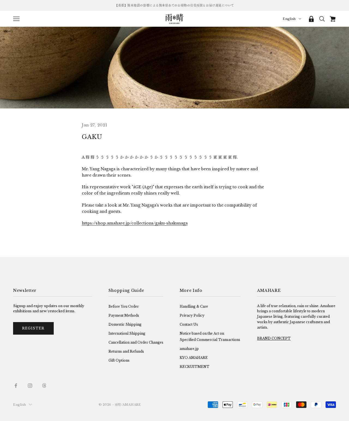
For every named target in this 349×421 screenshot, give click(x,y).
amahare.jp (189, 349)
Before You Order (124, 306)
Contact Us (189, 324)
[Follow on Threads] (44, 385)
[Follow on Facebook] (16, 385)
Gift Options (119, 360)
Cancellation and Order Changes (136, 342)
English (289, 19)
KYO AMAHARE (194, 358)
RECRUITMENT (194, 367)
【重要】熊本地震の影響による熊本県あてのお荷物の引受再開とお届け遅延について (174, 5)
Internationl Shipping (127, 333)
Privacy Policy (192, 315)
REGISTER (33, 328)
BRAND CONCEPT (274, 338)
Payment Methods (124, 315)
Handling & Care (194, 306)
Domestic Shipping (125, 324)
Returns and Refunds (126, 351)
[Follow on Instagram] (30, 385)
